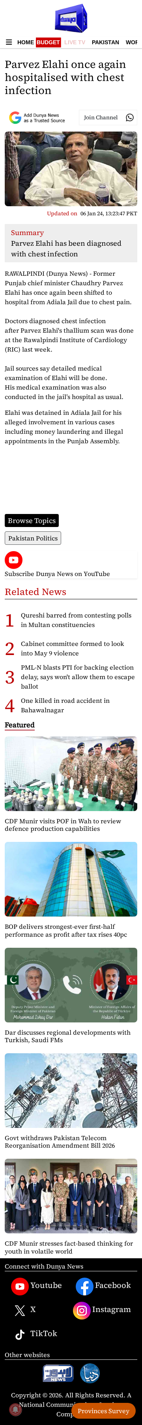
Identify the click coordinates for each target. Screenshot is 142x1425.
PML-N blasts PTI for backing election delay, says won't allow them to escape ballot (78, 677)
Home (25, 42)
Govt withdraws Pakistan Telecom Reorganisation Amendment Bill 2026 (60, 1141)
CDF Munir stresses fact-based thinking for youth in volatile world (69, 1247)
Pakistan (105, 42)
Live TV (74, 42)
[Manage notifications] (15, 1409)
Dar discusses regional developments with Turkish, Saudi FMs (68, 1036)
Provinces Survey (103, 1410)
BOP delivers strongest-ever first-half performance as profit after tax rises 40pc (66, 930)
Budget (48, 42)
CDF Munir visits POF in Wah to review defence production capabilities (63, 825)
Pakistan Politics (33, 538)
